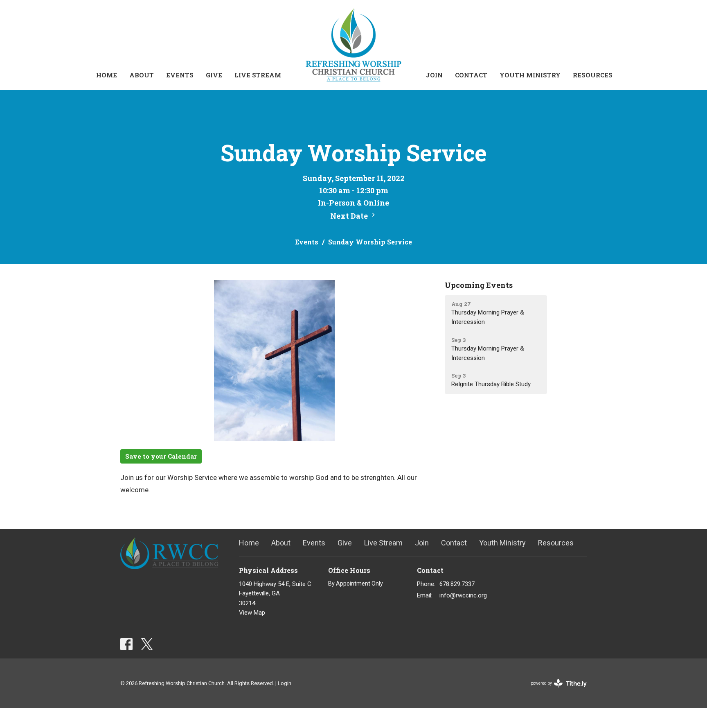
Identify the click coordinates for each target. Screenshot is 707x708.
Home (106, 75)
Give (214, 75)
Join (434, 75)
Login (284, 683)
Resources (592, 75)
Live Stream (257, 75)
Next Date (349, 216)
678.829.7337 (457, 584)
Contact (471, 75)
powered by (554, 690)
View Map (252, 612)
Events (180, 75)
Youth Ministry (530, 75)
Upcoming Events (479, 285)
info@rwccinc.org (463, 595)
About (141, 75)
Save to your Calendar (161, 456)
